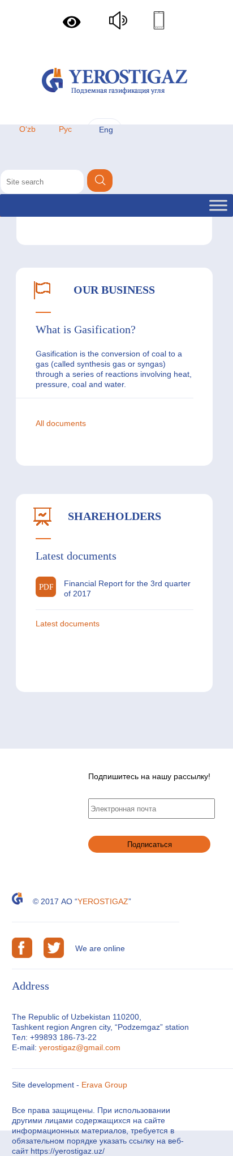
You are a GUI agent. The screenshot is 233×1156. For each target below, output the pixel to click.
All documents (61, 423)
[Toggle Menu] (218, 205)
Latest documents (68, 623)
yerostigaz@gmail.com (79, 1047)
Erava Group (104, 1084)
